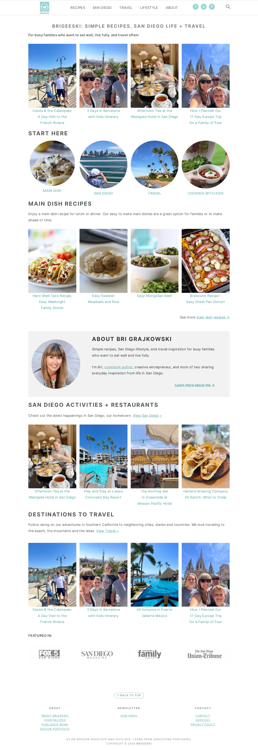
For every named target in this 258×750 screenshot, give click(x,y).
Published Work (55, 725)
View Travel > (107, 531)
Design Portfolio (55, 729)
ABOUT (172, 8)
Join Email (129, 716)
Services (203, 720)
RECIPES (77, 8)
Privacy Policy (203, 725)
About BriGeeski (55, 716)
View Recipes (55, 720)
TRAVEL (125, 8)
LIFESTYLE (149, 8)
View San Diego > (147, 416)
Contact (203, 716)
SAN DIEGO (102, 8)
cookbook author (118, 367)
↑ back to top (129, 695)
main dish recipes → (213, 317)
